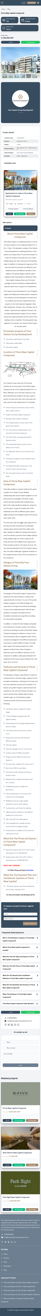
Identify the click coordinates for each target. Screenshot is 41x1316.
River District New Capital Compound (17, 1152)
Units (5, 1261)
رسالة (32, 214)
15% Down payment (13, 209)
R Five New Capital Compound (14, 1108)
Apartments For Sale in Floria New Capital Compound (19, 194)
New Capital (29, 1310)
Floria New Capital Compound (14, 200)
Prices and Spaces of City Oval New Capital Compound (22, 1294)
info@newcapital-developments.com (19, 1020)
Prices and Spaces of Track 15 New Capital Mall (19, 1286)
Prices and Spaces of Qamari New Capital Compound (21, 1282)
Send (20, 1065)
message (33, 1120)
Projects (6, 1257)
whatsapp (21, 214)
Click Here (30, 870)
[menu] (38, 2)
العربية (23, 3)
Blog (8, 9)
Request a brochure (30, 923)
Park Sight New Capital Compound (16, 1197)
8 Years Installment (28, 209)
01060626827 (20, 138)
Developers (7, 1265)
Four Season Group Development (20, 110)
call (10, 214)
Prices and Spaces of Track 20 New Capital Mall (19, 1290)
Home (3, 9)
